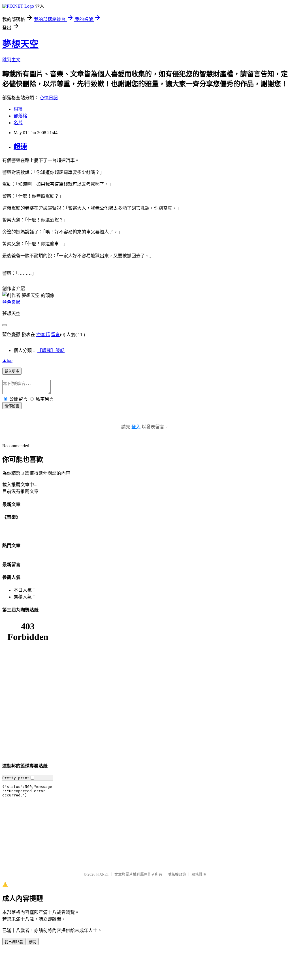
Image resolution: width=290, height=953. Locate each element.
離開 (32, 942)
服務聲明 (198, 874)
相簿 (18, 109)
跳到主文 (11, 59)
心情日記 (49, 97)
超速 (20, 146)
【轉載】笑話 (51, 350)
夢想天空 (20, 44)
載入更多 (12, 371)
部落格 (20, 115)
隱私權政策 (177, 874)
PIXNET (102, 874)
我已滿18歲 (14, 942)
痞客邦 (43, 334)
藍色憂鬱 (11, 302)
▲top (7, 360)
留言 (55, 334)
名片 (18, 122)
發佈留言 (12, 406)
